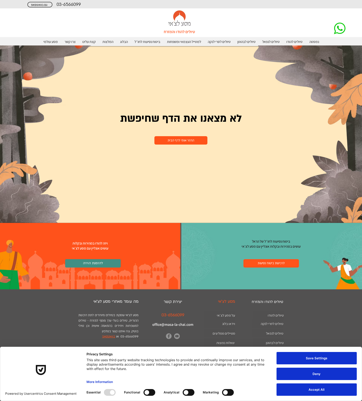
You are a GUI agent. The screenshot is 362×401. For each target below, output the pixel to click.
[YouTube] (177, 336)
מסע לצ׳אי (101, 301)
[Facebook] (169, 336)
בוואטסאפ (108, 336)
